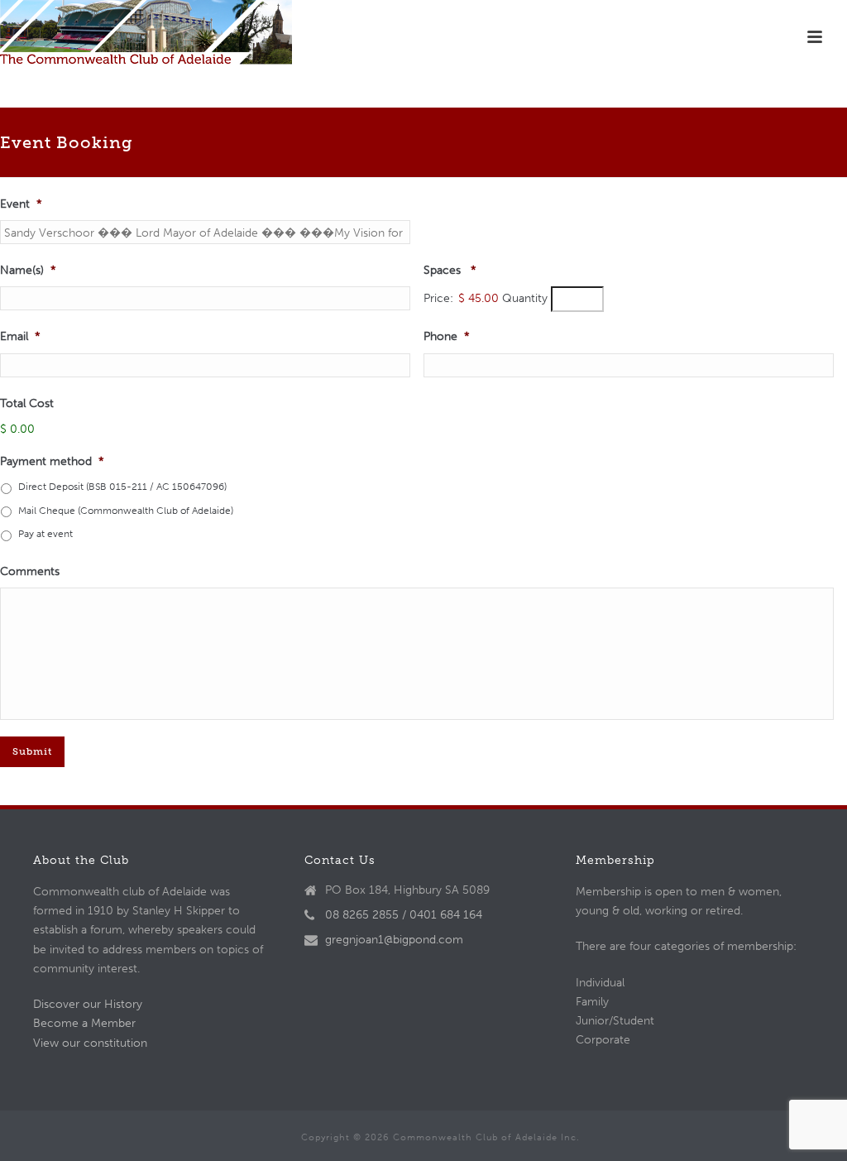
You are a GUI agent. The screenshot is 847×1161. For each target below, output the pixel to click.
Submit (32, 751)
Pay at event (45, 533)
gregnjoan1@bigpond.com (394, 940)
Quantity (525, 298)
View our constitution (90, 1043)
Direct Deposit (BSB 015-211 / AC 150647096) (122, 486)
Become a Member (84, 1023)
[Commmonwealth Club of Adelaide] (146, 37)
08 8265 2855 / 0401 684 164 (403, 915)
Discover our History (87, 1004)
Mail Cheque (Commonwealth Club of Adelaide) (125, 510)
